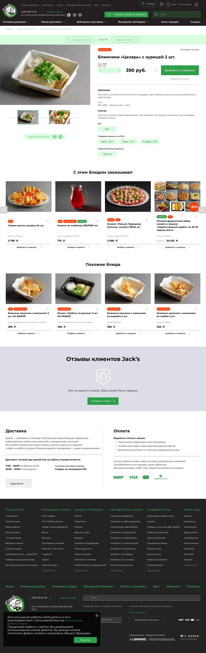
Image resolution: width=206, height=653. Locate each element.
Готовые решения (14, 21)
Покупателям (15, 509)
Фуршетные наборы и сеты (160, 516)
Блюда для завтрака (157, 559)
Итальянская (190, 527)
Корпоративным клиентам (78, 5)
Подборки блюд (158, 509)
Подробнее (16, 483)
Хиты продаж (170, 21)
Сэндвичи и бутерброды (86, 543)
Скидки (195, 21)
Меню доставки (51, 21)
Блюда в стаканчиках (157, 532)
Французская (190, 532)
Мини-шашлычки (83, 549)
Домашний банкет (156, 538)
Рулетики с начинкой (52, 549)
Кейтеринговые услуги (127, 509)
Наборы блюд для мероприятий (90, 565)
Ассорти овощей (82, 554)
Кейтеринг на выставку (122, 559)
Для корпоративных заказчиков (22, 565)
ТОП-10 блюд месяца (52, 521)
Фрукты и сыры (82, 532)
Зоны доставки (13, 521)
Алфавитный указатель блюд (20, 559)
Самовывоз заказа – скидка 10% (21, 554)
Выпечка (46, 538)
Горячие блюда (49, 565)
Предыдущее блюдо (81, 40)
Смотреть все (48, 570)
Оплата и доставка (30, 5)
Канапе (78, 516)
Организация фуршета (122, 516)
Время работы (13, 527)
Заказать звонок (55, 12)
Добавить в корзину (180, 70)
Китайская (189, 549)
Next (202, 210)
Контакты (106, 5)
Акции (60, 5)
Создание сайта (136, 635)
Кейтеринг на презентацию (124, 543)
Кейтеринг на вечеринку (123, 549)
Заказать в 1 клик (180, 78)
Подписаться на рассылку (146, 620)
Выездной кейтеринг (132, 21)
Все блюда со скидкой (53, 543)
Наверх (2, 163)
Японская (189, 554)
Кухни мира (192, 509)
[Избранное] (161, 4)
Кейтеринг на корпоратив (124, 538)
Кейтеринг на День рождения (125, 521)
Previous (3, 210)
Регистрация (185, 4)
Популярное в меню (56, 509)
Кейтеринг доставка (90, 21)
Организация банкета (122, 565)
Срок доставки (13, 532)
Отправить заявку (64, 586)
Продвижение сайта (155, 635)
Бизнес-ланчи (154, 554)
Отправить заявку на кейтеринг (130, 14)
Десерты (78, 538)
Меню (10, 586)
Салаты (45, 559)
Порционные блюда (157, 543)
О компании (48, 5)
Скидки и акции (14, 549)
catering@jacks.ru (137, 612)
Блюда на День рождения (55, 527)
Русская (188, 516)
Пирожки (46, 554)
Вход (173, 4)
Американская (191, 538)
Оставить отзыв (189, 49)
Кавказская (189, 521)
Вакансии (173, 586)
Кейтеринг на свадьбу (122, 554)
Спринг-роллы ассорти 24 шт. (26, 225)
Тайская (188, 559)
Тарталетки (80, 521)
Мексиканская (191, 543)
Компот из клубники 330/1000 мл (77, 225)
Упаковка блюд (13, 538)
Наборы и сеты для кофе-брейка (163, 527)
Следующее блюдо (124, 40)
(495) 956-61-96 (29, 11)
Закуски (78, 527)
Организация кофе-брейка (124, 527)
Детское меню (154, 549)
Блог (96, 5)
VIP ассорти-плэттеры (85, 559)
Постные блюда (155, 565)
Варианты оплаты (14, 543)
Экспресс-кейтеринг (88, 509)
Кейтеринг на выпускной (123, 532)
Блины (45, 532)
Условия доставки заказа (69, 465)
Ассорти (151, 521)
